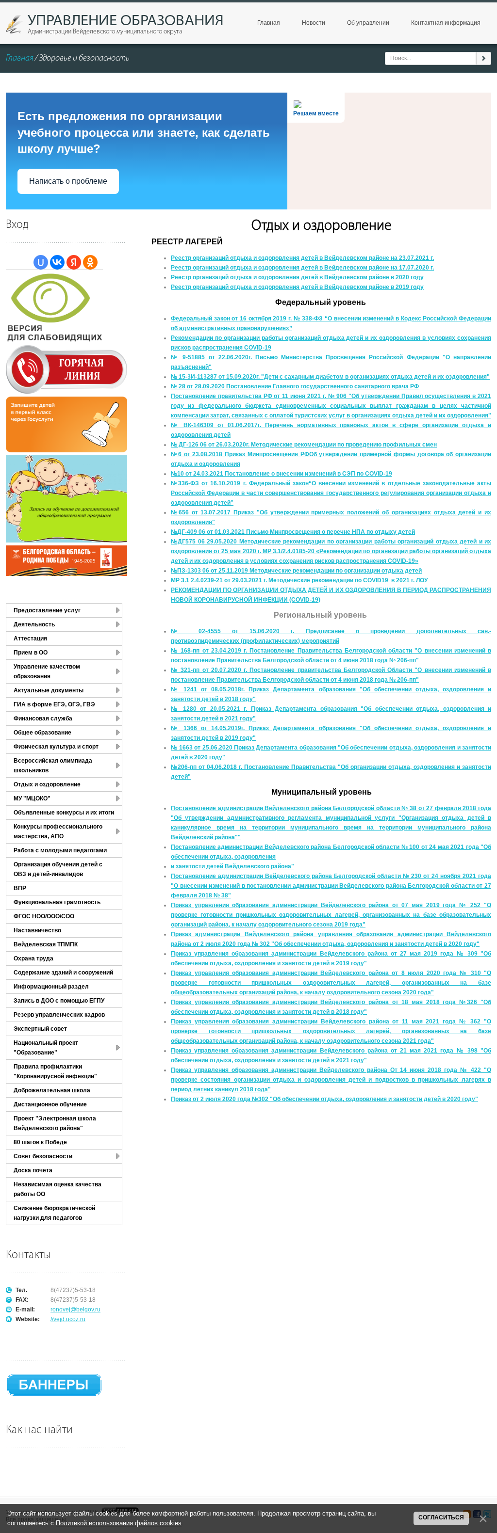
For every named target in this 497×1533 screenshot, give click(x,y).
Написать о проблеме (68, 181)
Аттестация (30, 638)
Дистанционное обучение (50, 1104)
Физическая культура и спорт (56, 746)
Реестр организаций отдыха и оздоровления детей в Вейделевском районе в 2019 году (297, 287)
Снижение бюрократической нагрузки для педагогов (54, 1213)
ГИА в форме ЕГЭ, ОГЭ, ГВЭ (54, 704)
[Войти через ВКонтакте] (57, 262)
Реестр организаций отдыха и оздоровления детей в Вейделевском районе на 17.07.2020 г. (302, 267)
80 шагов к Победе (40, 1142)
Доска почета (33, 1170)
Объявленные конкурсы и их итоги (64, 812)
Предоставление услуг (47, 610)
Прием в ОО (31, 652)
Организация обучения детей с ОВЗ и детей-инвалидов (58, 869)
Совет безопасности (43, 1156)
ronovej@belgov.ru (75, 1309)
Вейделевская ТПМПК (46, 944)
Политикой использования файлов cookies (119, 1523)
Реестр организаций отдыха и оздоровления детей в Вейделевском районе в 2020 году (297, 277)
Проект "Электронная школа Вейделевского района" (55, 1123)
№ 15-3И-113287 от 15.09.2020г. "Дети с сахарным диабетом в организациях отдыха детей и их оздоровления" (330, 376)
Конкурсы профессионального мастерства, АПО (58, 831)
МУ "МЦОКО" (32, 798)
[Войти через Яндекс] (73, 262)
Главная (19, 58)
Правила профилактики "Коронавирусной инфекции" (55, 1071)
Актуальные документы (48, 690)
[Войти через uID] (40, 262)
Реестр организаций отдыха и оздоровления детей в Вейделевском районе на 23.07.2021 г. (302, 258)
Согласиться (441, 1517)
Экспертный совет (40, 1028)
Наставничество (37, 930)
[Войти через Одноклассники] (90, 262)
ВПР (20, 888)
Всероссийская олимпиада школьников (53, 765)
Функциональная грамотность (57, 902)
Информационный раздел (51, 986)
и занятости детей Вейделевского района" (232, 866)
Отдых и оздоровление (47, 784)
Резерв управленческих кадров (59, 1014)
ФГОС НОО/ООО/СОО (44, 916)
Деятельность (34, 624)
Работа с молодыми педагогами (60, 850)
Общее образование (42, 732)
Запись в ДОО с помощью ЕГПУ (59, 1000)
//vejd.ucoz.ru (67, 1319)
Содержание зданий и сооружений (63, 972)
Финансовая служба (43, 718)
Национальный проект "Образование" (46, 1047)
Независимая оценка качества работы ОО (57, 1189)
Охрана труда (33, 958)
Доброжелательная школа (52, 1090)
